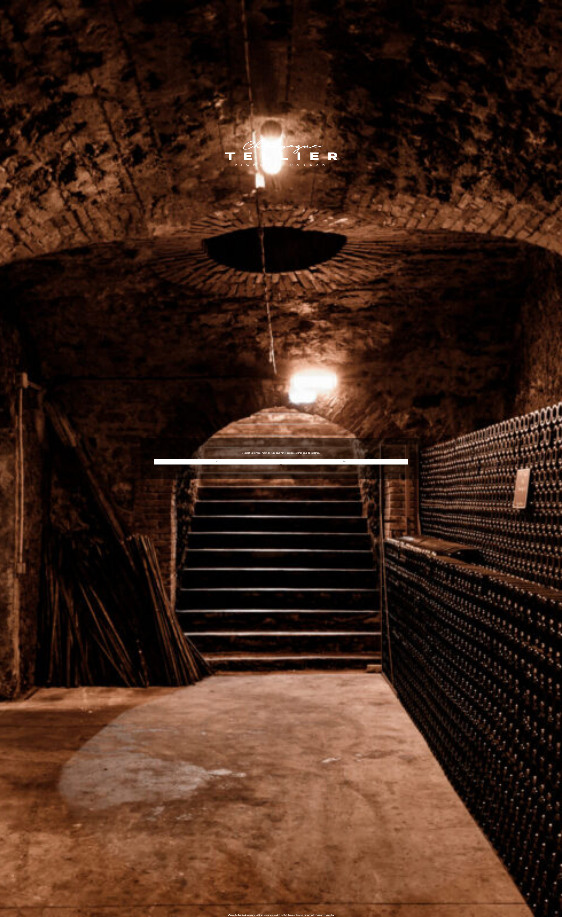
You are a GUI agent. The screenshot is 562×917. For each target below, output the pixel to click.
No (344, 461)
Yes (217, 461)
